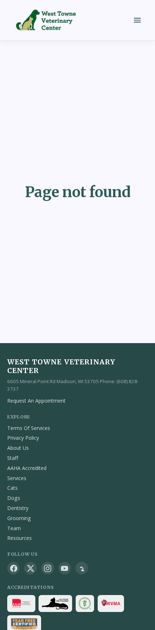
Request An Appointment (36, 400)
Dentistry (17, 508)
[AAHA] (21, 603)
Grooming (19, 518)
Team (14, 528)
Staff (12, 457)
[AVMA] (85, 603)
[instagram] (47, 568)
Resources (19, 537)
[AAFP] (55, 603)
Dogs (13, 497)
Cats (12, 487)
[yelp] (81, 568)
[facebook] (13, 568)
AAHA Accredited (26, 468)
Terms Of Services (28, 428)
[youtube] (64, 568)
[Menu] (137, 20)
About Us (18, 447)
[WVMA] (111, 603)
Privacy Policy (23, 437)
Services (16, 478)
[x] (30, 568)
